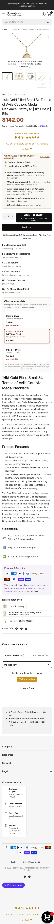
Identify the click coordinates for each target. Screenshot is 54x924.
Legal (5, 771)
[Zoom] (46, 37)
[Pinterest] (29, 876)
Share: (5, 629)
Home (4, 30)
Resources (7, 754)
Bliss (4, 95)
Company (7, 746)
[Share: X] (16, 629)
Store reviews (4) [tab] (39, 655)
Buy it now (27, 227)
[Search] (48, 22)
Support (6, 763)
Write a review (27, 679)
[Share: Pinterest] (21, 629)
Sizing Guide (45, 157)
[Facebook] (24, 876)
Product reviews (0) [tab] (14, 655)
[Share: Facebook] (11, 629)
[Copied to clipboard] (26, 629)
